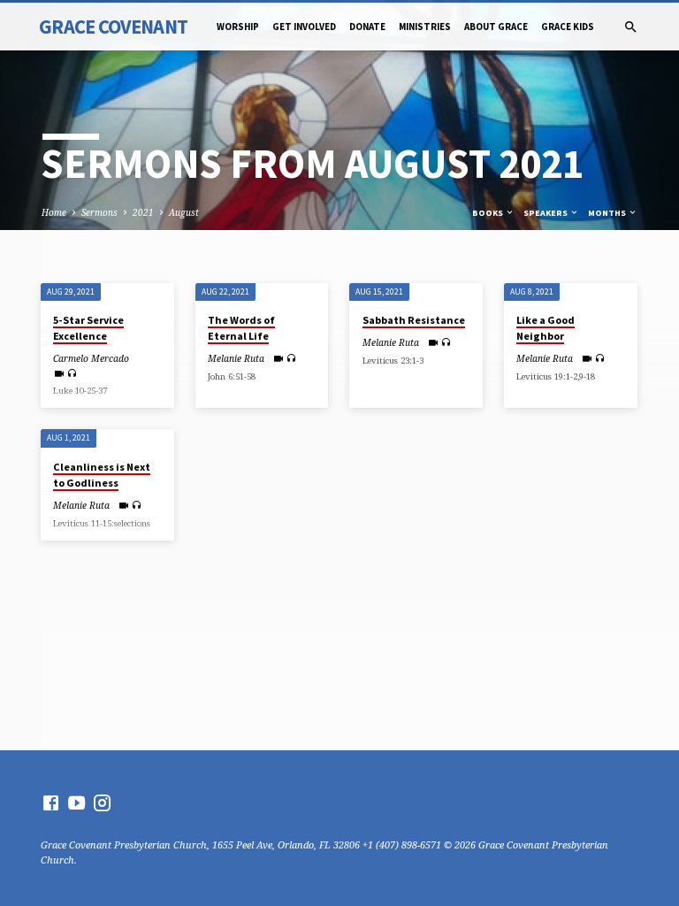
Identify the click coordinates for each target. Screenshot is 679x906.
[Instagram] (102, 802)
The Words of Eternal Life (241, 327)
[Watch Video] (59, 373)
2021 (143, 212)
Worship (238, 26)
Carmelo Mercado (91, 358)
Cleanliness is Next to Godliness (101, 474)
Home (54, 212)
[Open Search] (630, 27)
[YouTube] (76, 802)
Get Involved (304, 26)
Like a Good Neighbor (545, 327)
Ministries (425, 26)
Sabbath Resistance (413, 319)
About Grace (496, 26)
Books (488, 213)
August (184, 212)
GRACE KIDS (567, 26)
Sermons (99, 212)
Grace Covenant (113, 26)
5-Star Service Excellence (88, 327)
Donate (367, 26)
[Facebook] (51, 802)
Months (608, 213)
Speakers (546, 213)
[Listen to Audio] (72, 373)
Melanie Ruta (236, 358)
